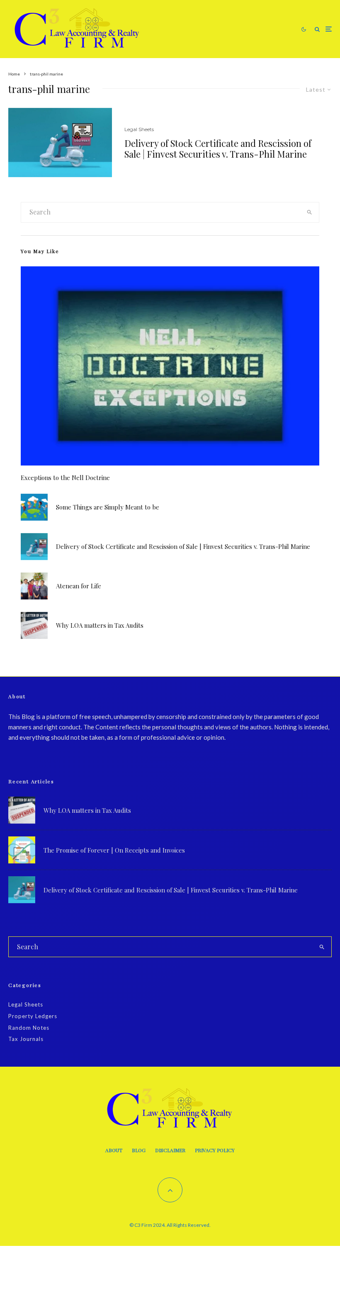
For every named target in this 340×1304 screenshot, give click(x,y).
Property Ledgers (32, 1016)
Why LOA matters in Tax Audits (99, 625)
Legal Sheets (139, 129)
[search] (309, 212)
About (113, 1150)
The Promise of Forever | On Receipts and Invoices (114, 850)
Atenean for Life (78, 586)
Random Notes (28, 1027)
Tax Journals (26, 1039)
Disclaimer (170, 1150)
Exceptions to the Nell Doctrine (65, 477)
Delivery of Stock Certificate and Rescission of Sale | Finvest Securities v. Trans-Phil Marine (217, 149)
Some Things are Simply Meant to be (107, 507)
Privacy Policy (215, 1150)
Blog (139, 1150)
